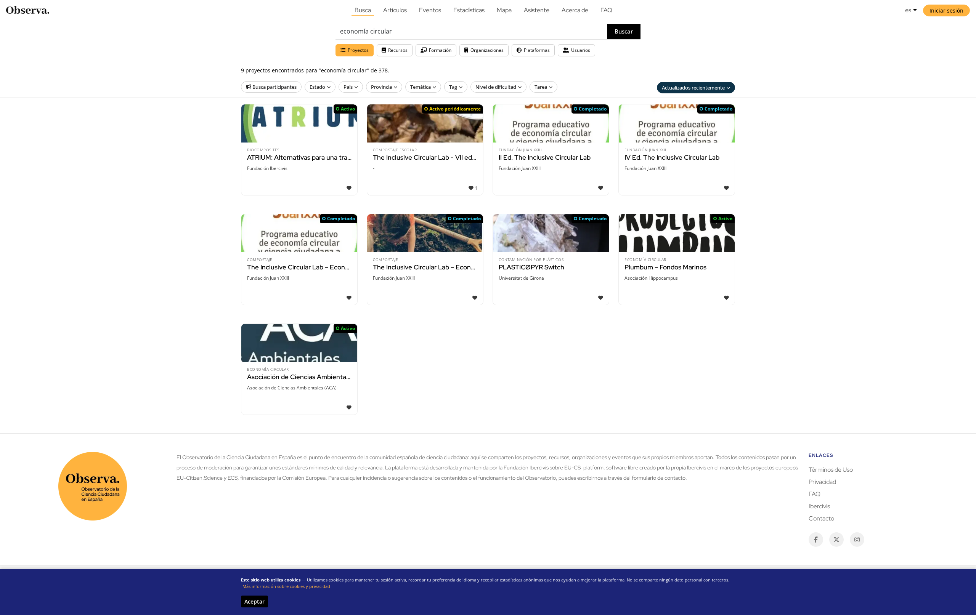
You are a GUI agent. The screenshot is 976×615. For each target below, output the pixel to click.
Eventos (430, 10)
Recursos (398, 50)
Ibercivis (819, 506)
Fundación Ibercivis (267, 168)
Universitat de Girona (521, 278)
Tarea (541, 86)
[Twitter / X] (836, 539)
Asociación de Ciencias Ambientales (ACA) (292, 387)
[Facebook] (816, 539)
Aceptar (254, 601)
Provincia (381, 86)
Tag (453, 86)
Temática (420, 86)
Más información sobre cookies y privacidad (286, 586)
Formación (440, 50)
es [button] (908, 10)
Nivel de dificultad (495, 86)
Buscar (624, 31)
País (348, 86)
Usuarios (580, 50)
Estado (317, 86)
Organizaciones (487, 50)
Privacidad (822, 482)
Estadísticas (469, 10)
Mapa (504, 10)
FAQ (606, 10)
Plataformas (537, 50)
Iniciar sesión (946, 10)
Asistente (536, 10)
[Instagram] (857, 539)
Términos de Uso (831, 470)
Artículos (395, 10)
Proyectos (358, 50)
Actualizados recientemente (693, 87)
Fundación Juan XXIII (520, 168)
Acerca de (575, 10)
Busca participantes (274, 86)
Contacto (821, 518)
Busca (363, 10)
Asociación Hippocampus (651, 278)
